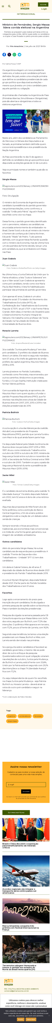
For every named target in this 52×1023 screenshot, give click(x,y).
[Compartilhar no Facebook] (4, 55)
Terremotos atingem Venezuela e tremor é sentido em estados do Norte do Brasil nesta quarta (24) (19, 967)
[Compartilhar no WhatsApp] (14, 55)
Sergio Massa (12, 721)
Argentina (11, 716)
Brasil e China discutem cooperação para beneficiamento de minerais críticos (20, 846)
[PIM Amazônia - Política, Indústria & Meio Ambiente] (25, 6)
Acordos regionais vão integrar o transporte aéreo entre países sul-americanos (19, 891)
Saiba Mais (31, 1019)
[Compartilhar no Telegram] (20, 55)
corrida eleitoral (24, 716)
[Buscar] (9, 6)
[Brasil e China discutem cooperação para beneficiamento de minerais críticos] (26, 841)
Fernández (38, 716)
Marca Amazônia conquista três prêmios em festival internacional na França (20, 928)
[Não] (49, 1015)
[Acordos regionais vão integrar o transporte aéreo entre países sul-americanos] (26, 886)
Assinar (26, 791)
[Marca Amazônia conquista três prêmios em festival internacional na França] (26, 923)
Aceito (20, 1019)
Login (44, 9)
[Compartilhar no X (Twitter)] (9, 55)
